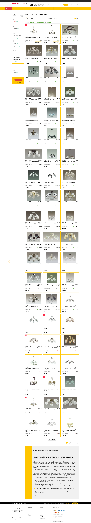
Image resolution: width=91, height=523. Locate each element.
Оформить (75, 503)
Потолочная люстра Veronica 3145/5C (51, 409)
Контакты (59, 0)
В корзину (37, 42)
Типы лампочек (42, 518)
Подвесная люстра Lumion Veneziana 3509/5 (69, 431)
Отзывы (34, 0)
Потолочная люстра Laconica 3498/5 (32, 182)
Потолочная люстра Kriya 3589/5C (51, 182)
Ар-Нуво (16, 38)
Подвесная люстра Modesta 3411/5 (69, 141)
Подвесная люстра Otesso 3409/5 (50, 99)
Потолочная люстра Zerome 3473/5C (32, 58)
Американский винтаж (17, 35)
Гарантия (23, 0)
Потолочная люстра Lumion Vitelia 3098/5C (32, 390)
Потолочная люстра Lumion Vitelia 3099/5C (51, 390)
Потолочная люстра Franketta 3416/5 (33, 244)
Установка (40, 0)
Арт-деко (16, 40)
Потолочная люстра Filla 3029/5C (68, 244)
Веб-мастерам (42, 513)
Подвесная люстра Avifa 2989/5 (68, 285)
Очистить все (75, 20)
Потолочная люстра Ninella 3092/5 (32, 141)
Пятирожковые (40, 22)
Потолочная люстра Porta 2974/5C (51, 78)
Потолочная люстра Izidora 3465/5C (69, 182)
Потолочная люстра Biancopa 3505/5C (51, 285)
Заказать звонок (23, 503)
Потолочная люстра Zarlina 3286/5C (69, 347)
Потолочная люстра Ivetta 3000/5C (32, 203)
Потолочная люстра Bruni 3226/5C (69, 265)
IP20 (15, 61)
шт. (68, 503)
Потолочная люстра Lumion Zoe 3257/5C (50, 328)
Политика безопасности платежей (58, 514)
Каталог (9, 8)
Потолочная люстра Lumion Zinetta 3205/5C (32, 348)
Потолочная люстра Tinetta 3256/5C (69, 58)
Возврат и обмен (42, 512)
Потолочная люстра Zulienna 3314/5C (33, 327)
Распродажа (29, 512)
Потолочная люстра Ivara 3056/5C (50, 203)
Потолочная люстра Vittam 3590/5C (69, 368)
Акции (28, 514)
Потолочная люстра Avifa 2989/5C (32, 306)
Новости (41, 516)
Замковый (16, 45)
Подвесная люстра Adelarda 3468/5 (51, 37)
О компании (30, 507)
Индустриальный (17, 46)
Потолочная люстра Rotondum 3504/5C (33, 78)
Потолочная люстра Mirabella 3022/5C (33, 161)
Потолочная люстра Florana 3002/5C (51, 244)
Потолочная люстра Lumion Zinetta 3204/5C (69, 328)
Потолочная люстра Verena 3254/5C (69, 409)
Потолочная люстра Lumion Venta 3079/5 (51, 431)
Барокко (15, 41)
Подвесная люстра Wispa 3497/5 (32, 368)
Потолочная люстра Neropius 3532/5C (51, 141)
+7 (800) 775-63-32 (37, 4)
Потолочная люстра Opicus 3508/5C (69, 99)
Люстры (20, 11)
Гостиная (24, 11)
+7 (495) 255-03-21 (37, 5)
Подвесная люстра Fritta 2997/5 (50, 223)
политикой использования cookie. (59, 518)
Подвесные (16, 28)
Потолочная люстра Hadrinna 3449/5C (33, 223)
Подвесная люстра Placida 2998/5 (68, 78)
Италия (16, 72)
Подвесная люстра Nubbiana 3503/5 (51, 120)
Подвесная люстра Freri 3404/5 (68, 223)
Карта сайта (29, 515)
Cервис (41, 507)
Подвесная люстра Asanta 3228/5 (50, 306)
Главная (13, 11)
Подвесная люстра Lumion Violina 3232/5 (32, 410)
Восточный (16, 43)
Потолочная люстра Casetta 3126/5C (51, 265)
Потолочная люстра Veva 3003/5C (50, 58)
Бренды (53, 0)
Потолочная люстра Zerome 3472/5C (69, 37)
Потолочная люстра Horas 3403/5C (69, 203)
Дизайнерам (47, 0)
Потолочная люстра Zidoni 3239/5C (51, 347)
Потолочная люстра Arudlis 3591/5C (69, 306)
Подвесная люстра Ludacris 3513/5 (51, 161)
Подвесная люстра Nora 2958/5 (68, 120)
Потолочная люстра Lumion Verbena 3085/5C (33, 431)
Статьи (41, 517)
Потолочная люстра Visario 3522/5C (69, 389)
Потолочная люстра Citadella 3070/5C (33, 265)
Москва (36, 3)
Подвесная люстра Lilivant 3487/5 (68, 161)
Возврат (29, 0)
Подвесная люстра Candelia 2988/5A (32, 37)
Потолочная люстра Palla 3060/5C (32, 99)
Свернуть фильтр (29, 18)
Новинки (28, 513)
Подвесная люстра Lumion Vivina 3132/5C (50, 369)
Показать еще (52, 439)
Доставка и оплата (15, 0)
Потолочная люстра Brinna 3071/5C (32, 285)
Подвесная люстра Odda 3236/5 (31, 120)
